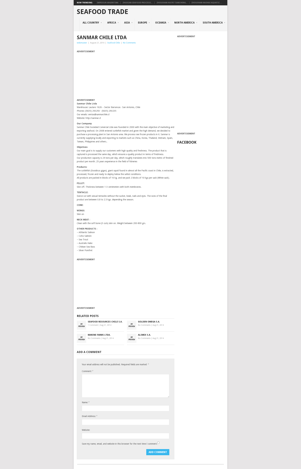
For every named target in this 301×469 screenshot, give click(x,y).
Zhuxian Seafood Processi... (137, 3)
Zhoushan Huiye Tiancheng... (172, 3)
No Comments (129, 43)
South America (213, 22)
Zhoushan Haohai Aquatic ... (206, 3)
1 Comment (93, 325)
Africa (111, 22)
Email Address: (89, 416)
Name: (85, 402)
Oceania (160, 22)
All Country (91, 22)
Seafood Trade (102, 11)
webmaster (82, 43)
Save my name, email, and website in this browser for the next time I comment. (119, 444)
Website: (86, 430)
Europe (142, 22)
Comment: (87, 371)
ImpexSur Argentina (107, 3)
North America (184, 22)
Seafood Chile (113, 43)
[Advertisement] (103, 75)
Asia (127, 22)
